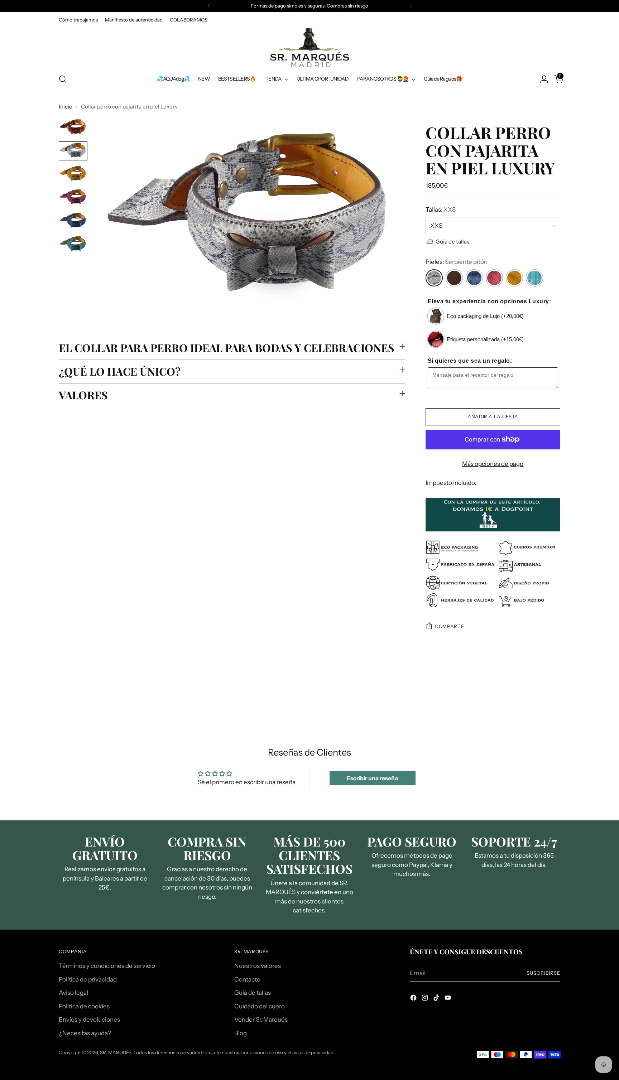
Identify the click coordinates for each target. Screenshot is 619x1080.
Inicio (65, 106)
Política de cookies (84, 1006)
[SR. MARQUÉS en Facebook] (414, 999)
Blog (240, 1033)
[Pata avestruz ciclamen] (494, 277)
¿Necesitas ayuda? (85, 1033)
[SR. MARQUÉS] (309, 47)
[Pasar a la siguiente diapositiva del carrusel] (554, 698)
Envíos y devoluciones (89, 1019)
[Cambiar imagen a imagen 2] (73, 150)
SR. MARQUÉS (115, 1052)
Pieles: (457, 261)
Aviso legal (73, 992)
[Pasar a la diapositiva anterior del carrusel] (538, 699)
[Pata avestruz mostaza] (514, 277)
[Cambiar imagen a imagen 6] (73, 244)
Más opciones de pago (492, 463)
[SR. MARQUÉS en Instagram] (425, 999)
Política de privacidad (88, 979)
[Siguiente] (410, 6)
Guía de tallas (452, 241)
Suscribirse (543, 973)
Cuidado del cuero (259, 1006)
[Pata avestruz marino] (474, 277)
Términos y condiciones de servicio (107, 965)
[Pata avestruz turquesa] (534, 277)
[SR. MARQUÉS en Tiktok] (437, 999)
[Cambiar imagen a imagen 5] (73, 220)
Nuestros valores (257, 965)
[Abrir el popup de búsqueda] (63, 79)
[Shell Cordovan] (454, 277)
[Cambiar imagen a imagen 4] (73, 197)
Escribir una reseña (372, 778)
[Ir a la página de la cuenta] (541, 79)
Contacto (247, 979)
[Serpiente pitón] (434, 277)
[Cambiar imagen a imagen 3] (73, 174)
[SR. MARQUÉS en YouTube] (448, 999)
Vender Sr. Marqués (261, 1019)
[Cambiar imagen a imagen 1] (73, 127)
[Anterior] (209, 6)
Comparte (449, 626)
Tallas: (441, 209)
